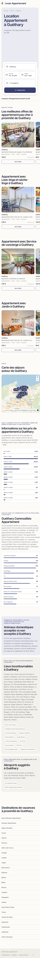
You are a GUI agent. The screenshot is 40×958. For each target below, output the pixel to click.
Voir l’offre (18, 161)
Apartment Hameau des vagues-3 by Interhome (17, 152)
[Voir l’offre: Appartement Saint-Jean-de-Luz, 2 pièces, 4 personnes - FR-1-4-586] (18, 199)
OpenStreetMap (32, 410)
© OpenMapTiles (17, 410)
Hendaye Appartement (9, 823)
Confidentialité (6, 955)
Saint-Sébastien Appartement (11, 818)
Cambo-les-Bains (7, 917)
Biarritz (4, 877)
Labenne (4, 892)
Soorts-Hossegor (7, 937)
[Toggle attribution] (38, 410)
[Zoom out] (37, 379)
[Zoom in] (37, 377)
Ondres (4, 902)
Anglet (4, 862)
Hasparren (5, 922)
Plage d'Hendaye (7, 828)
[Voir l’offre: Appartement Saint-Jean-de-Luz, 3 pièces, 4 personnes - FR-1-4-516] (18, 323)
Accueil (6, 10)
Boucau (4, 887)
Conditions (14, 955)
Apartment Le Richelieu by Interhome (13, 278)
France (12, 10)
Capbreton (5, 932)
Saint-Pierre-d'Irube (8, 907)
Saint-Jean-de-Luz (8, 848)
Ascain (4, 833)
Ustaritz (4, 858)
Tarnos (4, 912)
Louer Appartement (15, 3)
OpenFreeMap (9, 410)
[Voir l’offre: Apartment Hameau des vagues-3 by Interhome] (18, 134)
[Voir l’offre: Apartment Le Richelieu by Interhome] (18, 261)
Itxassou (4, 843)
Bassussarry (6, 867)
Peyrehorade (6, 927)
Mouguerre (5, 897)
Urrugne (4, 853)
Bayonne (4, 872)
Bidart (3, 882)
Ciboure (4, 838)
